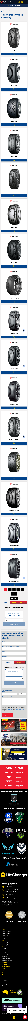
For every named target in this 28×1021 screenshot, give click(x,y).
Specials (4, 962)
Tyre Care (4, 937)
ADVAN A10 (14, 192)
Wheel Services (6, 958)
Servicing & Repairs (7, 955)
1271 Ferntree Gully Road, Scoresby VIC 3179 (12, 891)
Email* (4, 651)
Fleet (3, 968)
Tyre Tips (4, 939)
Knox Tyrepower (15, 5)
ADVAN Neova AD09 (14, 475)
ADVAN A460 (14, 227)
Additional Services (7, 960)
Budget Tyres (5, 984)
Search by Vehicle (6, 931)
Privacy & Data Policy (10, 1013)
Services (4, 947)
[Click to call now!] (18, 2)
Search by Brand (6, 935)
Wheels (4, 941)
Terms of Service (20, 709)
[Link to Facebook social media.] (14, 1017)
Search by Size (6, 933)
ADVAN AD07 (14, 262)
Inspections (4, 953)
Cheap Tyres (5, 986)
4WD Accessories (6, 949)
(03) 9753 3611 (10, 895)
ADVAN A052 (14, 156)
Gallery (4, 973)
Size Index (4, 980)
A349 (14, 50)
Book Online (6, 966)
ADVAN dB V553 (14, 404)
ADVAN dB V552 (14, 369)
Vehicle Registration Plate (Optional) (8, 691)
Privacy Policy (9, 709)
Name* (4, 641)
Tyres (3, 929)
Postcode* (5, 656)
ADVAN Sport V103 (14, 510)
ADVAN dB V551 (14, 333)
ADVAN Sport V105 (14, 545)
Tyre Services (5, 956)
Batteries (4, 951)
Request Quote (7, 715)
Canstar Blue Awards (7, 982)
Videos (4, 975)
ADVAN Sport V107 (14, 581)
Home (4, 11)
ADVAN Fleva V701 (14, 439)
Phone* (10, 646)
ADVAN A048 (14, 121)
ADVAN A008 (14, 85)
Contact (4, 964)
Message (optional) (7, 697)
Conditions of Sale (20, 1013)
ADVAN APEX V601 (14, 298)
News (3, 970)
